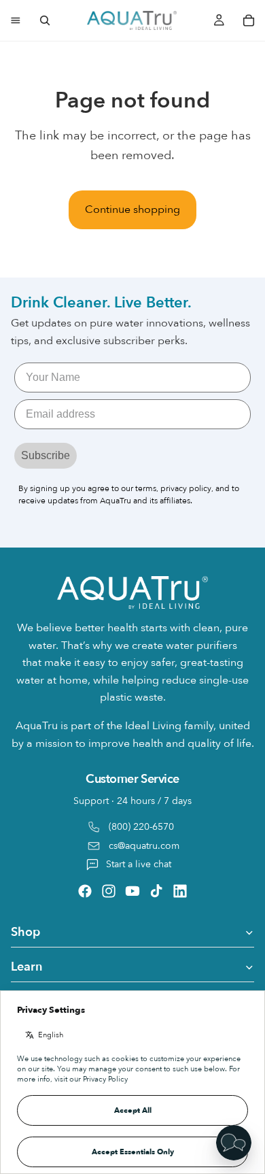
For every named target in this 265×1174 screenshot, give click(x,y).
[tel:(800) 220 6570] (132, 823)
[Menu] (15, 20)
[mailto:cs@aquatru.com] (132, 846)
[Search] (45, 20)
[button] (233, 1142)
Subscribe (45, 454)
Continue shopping (132, 209)
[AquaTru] (132, 20)
